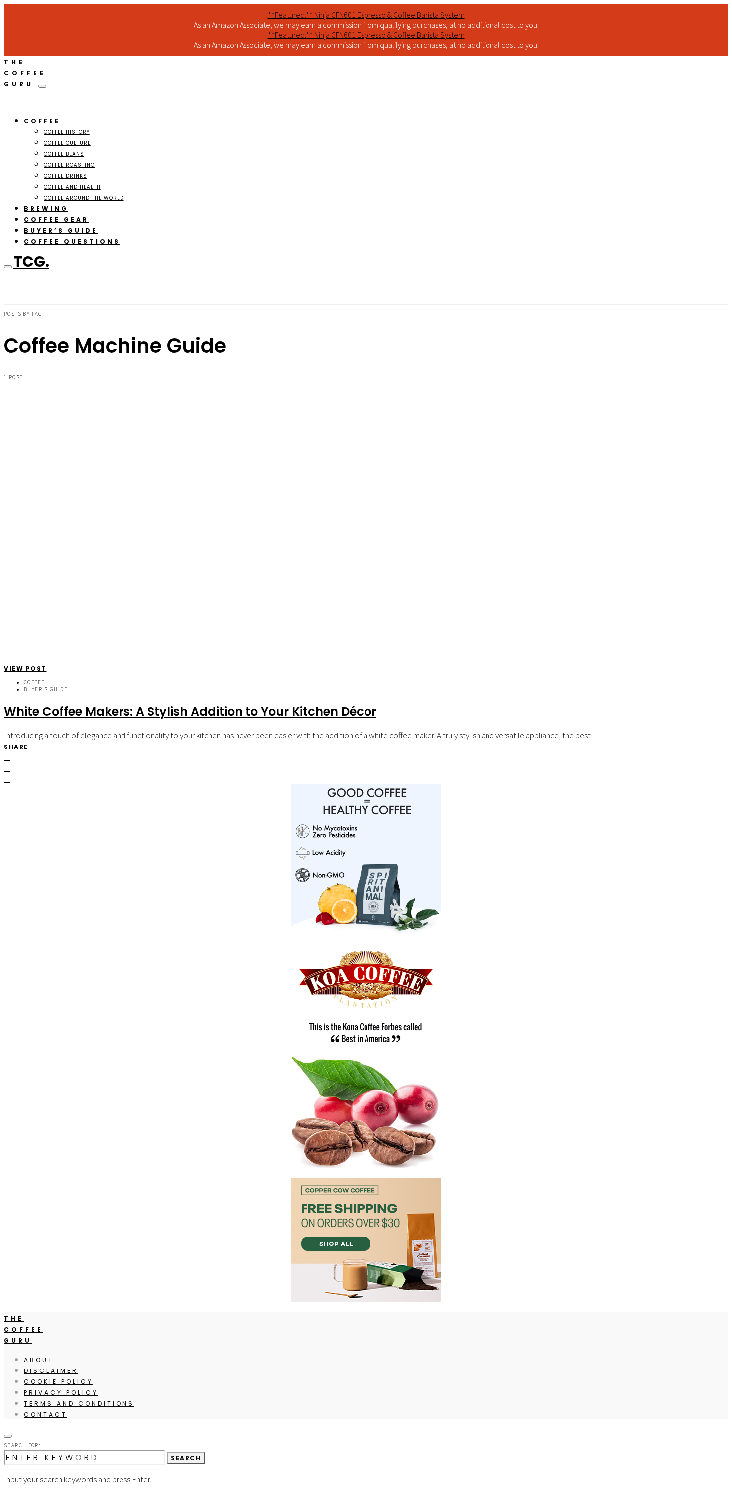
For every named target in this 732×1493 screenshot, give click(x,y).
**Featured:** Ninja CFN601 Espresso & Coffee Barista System (366, 15)
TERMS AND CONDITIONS (79, 1403)
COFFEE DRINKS (65, 176)
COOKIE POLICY (58, 1381)
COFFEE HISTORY (67, 132)
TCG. (31, 261)
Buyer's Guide (46, 689)
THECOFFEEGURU (25, 73)
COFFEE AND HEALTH (72, 187)
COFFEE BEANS (64, 154)
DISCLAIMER (51, 1371)
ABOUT (39, 1360)
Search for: (22, 1445)
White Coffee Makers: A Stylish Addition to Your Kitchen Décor (190, 711)
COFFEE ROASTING (69, 165)
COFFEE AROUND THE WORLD (84, 198)
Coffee (34, 682)
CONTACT (45, 1414)
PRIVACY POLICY (61, 1392)
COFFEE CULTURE (67, 143)
